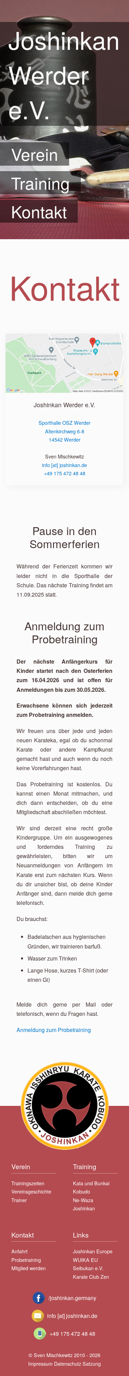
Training (40, 182)
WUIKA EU (85, 1259)
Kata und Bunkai (91, 1183)
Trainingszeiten (27, 1183)
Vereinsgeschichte (31, 1191)
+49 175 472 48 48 (64, 473)
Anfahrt (19, 1251)
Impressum (40, 1363)
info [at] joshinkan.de (64, 464)
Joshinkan (84, 1208)
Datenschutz (67, 1363)
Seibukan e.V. (88, 1268)
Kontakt (39, 211)
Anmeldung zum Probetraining (54, 1030)
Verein (34, 153)
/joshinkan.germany (72, 1298)
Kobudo (81, 1191)
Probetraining (26, 1259)
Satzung (92, 1363)
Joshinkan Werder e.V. (64, 74)
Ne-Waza (83, 1199)
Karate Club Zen (91, 1276)
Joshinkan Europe (92, 1251)
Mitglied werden (28, 1268)
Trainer (19, 1199)
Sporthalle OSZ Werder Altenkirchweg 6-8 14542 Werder (64, 431)
